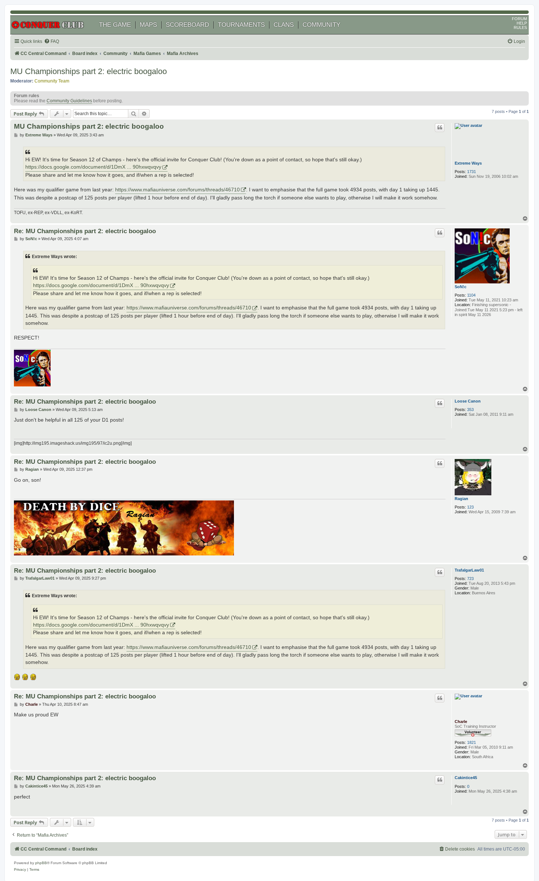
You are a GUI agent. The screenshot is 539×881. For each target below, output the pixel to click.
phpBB (41, 863)
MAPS (148, 24)
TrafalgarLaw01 (469, 570)
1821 (471, 742)
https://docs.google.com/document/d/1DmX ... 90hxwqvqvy (93, 167)
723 (470, 578)
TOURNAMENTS (241, 24)
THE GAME (115, 24)
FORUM (519, 18)
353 (470, 409)
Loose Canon (468, 401)
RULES (520, 27)
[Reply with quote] (439, 127)
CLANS (284, 24)
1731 (471, 171)
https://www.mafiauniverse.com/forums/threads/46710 (177, 189)
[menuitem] (51, 42)
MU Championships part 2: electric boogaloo (88, 71)
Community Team (51, 81)
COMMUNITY (321, 24)
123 (470, 507)
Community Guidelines (69, 100)
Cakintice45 (466, 777)
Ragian (461, 498)
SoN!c (460, 287)
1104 (471, 295)
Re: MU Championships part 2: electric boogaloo (85, 231)
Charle (461, 721)
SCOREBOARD (187, 24)
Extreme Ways (468, 163)
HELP (522, 23)
